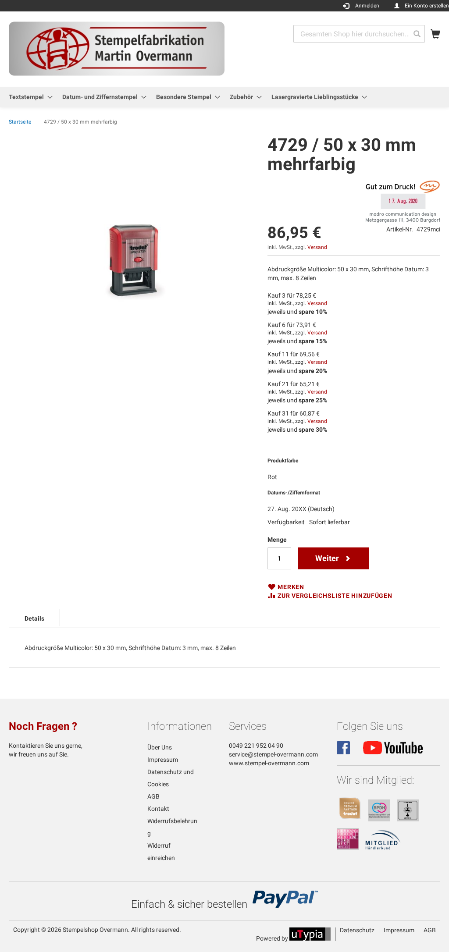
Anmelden (367, 6)
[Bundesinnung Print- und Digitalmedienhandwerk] (379, 819)
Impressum (162, 759)
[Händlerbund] (383, 847)
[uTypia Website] (310, 938)
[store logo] (116, 48)
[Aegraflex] (408, 819)
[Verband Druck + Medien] (348, 847)
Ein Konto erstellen (427, 6)
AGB (153, 796)
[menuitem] (28, 97)
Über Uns (159, 747)
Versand (317, 247)
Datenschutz (357, 930)
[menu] (224, 97)
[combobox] (359, 34)
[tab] (34, 617)
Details (34, 618)
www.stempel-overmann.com (269, 763)
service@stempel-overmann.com (273, 754)
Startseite (20, 122)
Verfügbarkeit (286, 522)
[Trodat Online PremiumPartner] (350, 819)
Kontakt (158, 808)
